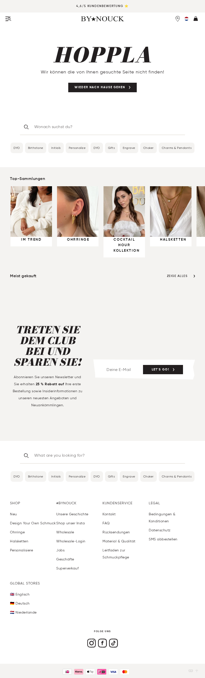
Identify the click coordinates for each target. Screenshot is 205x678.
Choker (148, 148)
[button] (187, 19)
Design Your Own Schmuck (33, 523)
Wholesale (65, 532)
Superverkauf (67, 568)
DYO (17, 148)
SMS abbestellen (163, 539)
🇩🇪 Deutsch (20, 603)
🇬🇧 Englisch (20, 594)
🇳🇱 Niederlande (23, 612)
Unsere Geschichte (72, 514)
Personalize (77, 148)
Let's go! (160, 369)
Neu (13, 514)
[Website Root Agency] (196, 670)
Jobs (60, 550)
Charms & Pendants (177, 148)
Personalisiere (21, 550)
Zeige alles (177, 276)
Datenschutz (160, 530)
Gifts (111, 148)
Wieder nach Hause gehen (99, 87)
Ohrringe (17, 532)
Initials (56, 148)
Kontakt (109, 514)
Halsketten (19, 541)
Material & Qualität (119, 541)
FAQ (106, 523)
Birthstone (35, 148)
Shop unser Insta (70, 523)
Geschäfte (65, 559)
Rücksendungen (116, 532)
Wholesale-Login (71, 541)
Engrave (129, 148)
